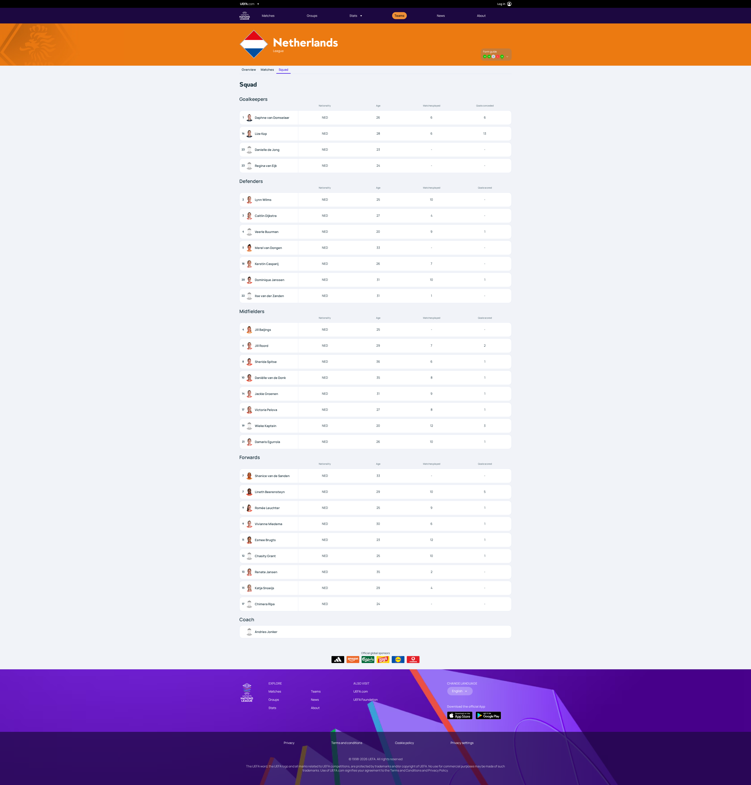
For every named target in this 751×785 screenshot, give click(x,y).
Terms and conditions (346, 743)
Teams (316, 691)
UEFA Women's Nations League (244, 16)
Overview (249, 70)
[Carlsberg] (368, 659)
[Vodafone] (413, 659)
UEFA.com (360, 691)
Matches (267, 70)
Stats (272, 708)
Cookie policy (404, 743)
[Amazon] (353, 659)
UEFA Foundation (365, 699)
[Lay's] (383, 659)
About (315, 708)
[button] (356, 15)
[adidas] (337, 659)
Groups (274, 699)
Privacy (289, 743)
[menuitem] (279, 15)
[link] (268, 15)
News (315, 699)
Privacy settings (462, 743)
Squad (283, 70)
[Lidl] (398, 659)
